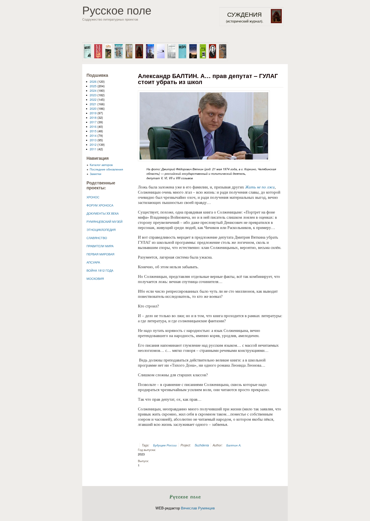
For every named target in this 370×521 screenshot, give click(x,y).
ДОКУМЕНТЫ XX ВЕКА (103, 213)
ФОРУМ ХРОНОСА (100, 205)
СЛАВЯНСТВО (97, 238)
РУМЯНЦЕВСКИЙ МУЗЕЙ (104, 221)
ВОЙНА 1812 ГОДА (100, 270)
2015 (93, 131)
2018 (93, 117)
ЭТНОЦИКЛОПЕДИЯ (101, 229)
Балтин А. (233, 445)
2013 (93, 140)
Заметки (95, 174)
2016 (93, 126)
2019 (93, 113)
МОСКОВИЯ (95, 278)
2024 (93, 90)
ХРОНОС (93, 197)
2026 (93, 81)
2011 (93, 149)
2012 (93, 144)
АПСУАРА (93, 262)
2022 (93, 99)
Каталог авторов (101, 165)
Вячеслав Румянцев (198, 507)
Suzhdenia (202, 445)
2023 (93, 95)
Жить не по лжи (260, 187)
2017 (93, 122)
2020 (93, 108)
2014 (93, 135)
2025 (93, 86)
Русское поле (116, 10)
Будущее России (165, 445)
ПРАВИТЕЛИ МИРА (100, 246)
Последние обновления (106, 169)
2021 (93, 104)
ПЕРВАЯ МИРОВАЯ (100, 254)
